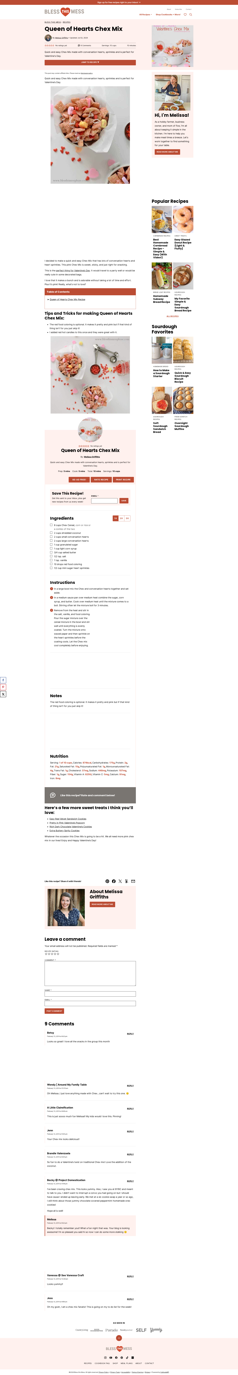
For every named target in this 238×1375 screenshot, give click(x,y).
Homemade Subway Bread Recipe (161, 299)
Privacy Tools (115, 1372)
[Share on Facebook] (3, 680)
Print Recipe (123, 479)
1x (115, 518)
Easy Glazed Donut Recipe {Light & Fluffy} (183, 244)
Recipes (67, 22)
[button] (45, 45)
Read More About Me (102, 904)
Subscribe (178, 9)
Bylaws (147, 1372)
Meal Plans (127, 1363)
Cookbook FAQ (102, 1363)
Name (48, 990)
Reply (130, 1034)
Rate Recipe (101, 479)
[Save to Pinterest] (3, 687)
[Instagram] (105, 1357)
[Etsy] (132, 1357)
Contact (188, 9)
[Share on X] (3, 694)
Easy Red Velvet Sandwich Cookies (68, 819)
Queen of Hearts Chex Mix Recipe (67, 299)
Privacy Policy (104, 1372)
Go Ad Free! (79, 479)
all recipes (173, 316)
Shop (115, 1363)
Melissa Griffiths (61, 38)
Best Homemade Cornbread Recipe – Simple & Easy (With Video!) (160, 248)
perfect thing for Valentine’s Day (73, 270)
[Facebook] (116, 1357)
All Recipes (144, 14)
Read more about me (167, 152)
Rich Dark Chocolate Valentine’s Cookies (71, 826)
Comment (50, 960)
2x (121, 518)
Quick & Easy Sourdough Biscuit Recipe (183, 377)
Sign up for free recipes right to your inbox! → (119, 2)
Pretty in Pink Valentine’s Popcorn (67, 823)
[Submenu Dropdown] (151, 14)
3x (127, 518)
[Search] (190, 14)
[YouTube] (111, 1357)
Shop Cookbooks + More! (168, 14)
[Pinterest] (121, 1357)
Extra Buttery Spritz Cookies (64, 830)
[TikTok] (127, 1357)
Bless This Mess (53, 22)
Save (123, 501)
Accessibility (125, 1372)
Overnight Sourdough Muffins (182, 426)
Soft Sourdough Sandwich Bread (160, 427)
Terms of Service (137, 1372)
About (169, 9)
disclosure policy (87, 73)
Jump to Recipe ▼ (90, 62)
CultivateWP (164, 1372)
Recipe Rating (52, 951)
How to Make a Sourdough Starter (161, 373)
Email (95, 496)
